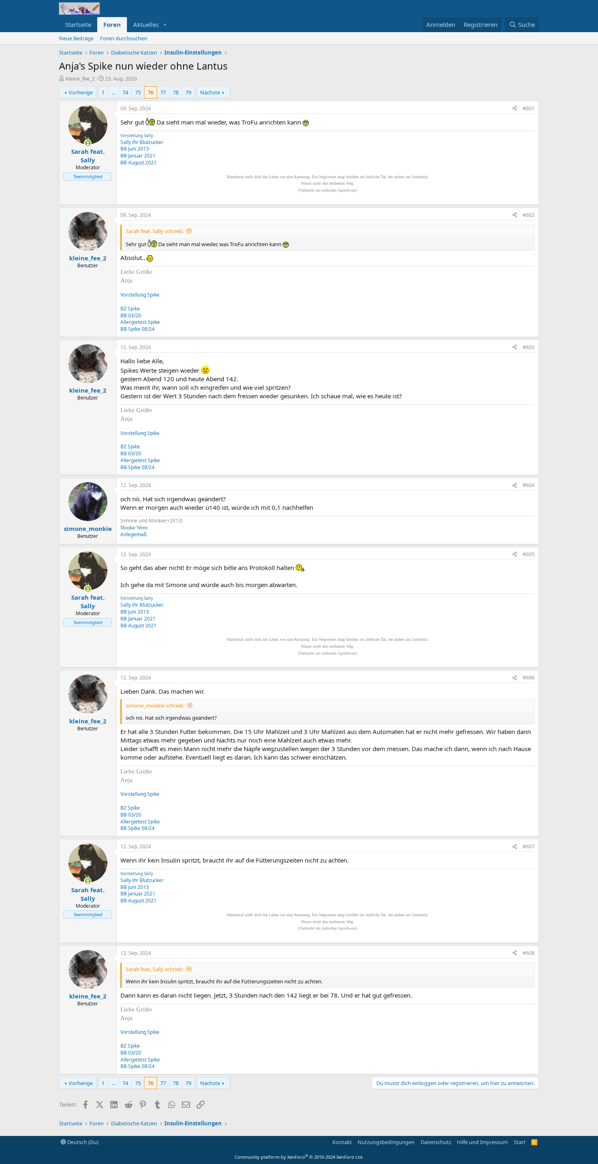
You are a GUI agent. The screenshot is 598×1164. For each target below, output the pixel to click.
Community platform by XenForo (299, 1157)
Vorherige (81, 92)
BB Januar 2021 (137, 155)
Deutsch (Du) (82, 1142)
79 (188, 92)
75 (138, 92)
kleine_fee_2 (80, 78)
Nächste (210, 92)
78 (176, 92)
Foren (112, 24)
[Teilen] (514, 109)
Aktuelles (146, 24)
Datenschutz (436, 1142)
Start (520, 1142)
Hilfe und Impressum (482, 1142)
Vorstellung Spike (139, 294)
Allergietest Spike (140, 322)
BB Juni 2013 (134, 148)
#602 (529, 215)
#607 (529, 846)
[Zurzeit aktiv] (88, 143)
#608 (529, 953)
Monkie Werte (134, 528)
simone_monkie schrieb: (155, 705)
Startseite (78, 24)
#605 (529, 554)
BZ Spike (130, 308)
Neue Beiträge (76, 38)
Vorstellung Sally (136, 135)
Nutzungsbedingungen (386, 1142)
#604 (529, 485)
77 (163, 92)
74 (125, 92)
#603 (529, 347)
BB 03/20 (130, 315)
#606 (529, 677)
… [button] (113, 92)
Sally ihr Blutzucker (142, 142)
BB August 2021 (138, 162)
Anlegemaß (133, 534)
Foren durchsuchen (123, 38)
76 (150, 92)
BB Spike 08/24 (137, 328)
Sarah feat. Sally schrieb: (154, 231)
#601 (529, 108)
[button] (165, 24)
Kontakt (342, 1142)
